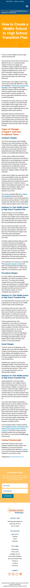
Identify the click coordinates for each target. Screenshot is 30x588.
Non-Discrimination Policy (15, 558)
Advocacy (15, 541)
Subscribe (8, 496)
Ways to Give (15, 534)
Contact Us (15, 561)
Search (22, 1)
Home (3, 11)
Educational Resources (17, 457)
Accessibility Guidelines (15, 556)
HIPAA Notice (15, 549)
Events (15, 539)
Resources (15, 565)
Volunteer (15, 536)
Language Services (15, 554)
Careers (16, 1)
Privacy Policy (15, 551)
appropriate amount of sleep (13, 264)
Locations (15, 563)
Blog (7, 11)
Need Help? (9, 1)
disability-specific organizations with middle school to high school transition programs (15, 428)
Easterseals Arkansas (7, 6)
